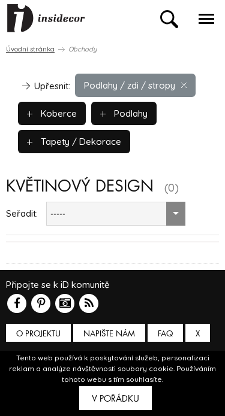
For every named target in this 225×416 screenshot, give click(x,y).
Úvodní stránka (30, 49)
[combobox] (115, 214)
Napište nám (109, 334)
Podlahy (130, 113)
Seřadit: (22, 213)
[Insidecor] (46, 18)
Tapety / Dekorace (79, 141)
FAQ (165, 334)
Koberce (57, 113)
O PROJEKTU (38, 334)
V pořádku (115, 398)
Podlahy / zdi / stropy (129, 85)
